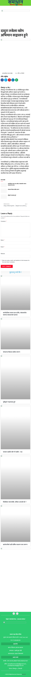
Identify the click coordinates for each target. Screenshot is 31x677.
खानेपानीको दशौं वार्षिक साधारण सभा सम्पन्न (15, 544)
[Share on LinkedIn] (13, 79)
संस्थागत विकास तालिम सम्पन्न (13, 189)
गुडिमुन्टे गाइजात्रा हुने (12, 195)
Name (3, 240)
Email (3, 247)
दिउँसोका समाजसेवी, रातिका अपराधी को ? (14, 502)
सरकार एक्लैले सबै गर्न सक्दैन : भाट (12, 452)
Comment (4, 221)
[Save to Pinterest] (9, 79)
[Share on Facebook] (2, 79)
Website (3, 253)
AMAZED (24, 674)
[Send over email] (16, 79)
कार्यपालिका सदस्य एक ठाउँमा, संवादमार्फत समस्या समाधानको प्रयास (17, 184)
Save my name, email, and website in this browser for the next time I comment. (15, 261)
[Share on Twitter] (5, 79)
